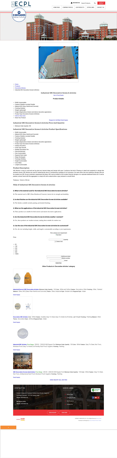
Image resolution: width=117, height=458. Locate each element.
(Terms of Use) (98, 418)
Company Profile (68, 7)
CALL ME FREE (63, 380)
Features (17, 136)
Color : (63, 289)
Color (16, 163)
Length (17, 164)
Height (17, 161)
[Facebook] (93, 398)
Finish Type (18, 147)
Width (16, 132)
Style (16, 151)
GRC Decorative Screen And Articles (24, 372)
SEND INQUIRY (54, 380)
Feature (17, 145)
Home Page (56, 7)
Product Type (18, 143)
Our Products (80, 7)
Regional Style (19, 155)
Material (17, 134)
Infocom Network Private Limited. (95, 420)
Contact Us (100, 7)
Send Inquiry (64, 120)
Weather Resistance (20, 149)
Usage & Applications (21, 142)
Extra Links (90, 7)
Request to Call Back (55, 120)
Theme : (54, 291)
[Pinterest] (98, 398)
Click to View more (20, 116)
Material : (29, 291)
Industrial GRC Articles (20, 344)
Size (16, 153)
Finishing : (94, 289)
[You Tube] (95, 398)
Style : (67, 291)
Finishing (17, 138)
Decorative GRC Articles (20, 317)
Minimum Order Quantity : (47, 289)
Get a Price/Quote (58, 95)
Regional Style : (79, 291)
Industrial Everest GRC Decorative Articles (26, 289)
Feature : (79, 289)
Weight (17, 140)
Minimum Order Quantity (21, 126)
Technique (18, 159)
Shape (17, 157)
